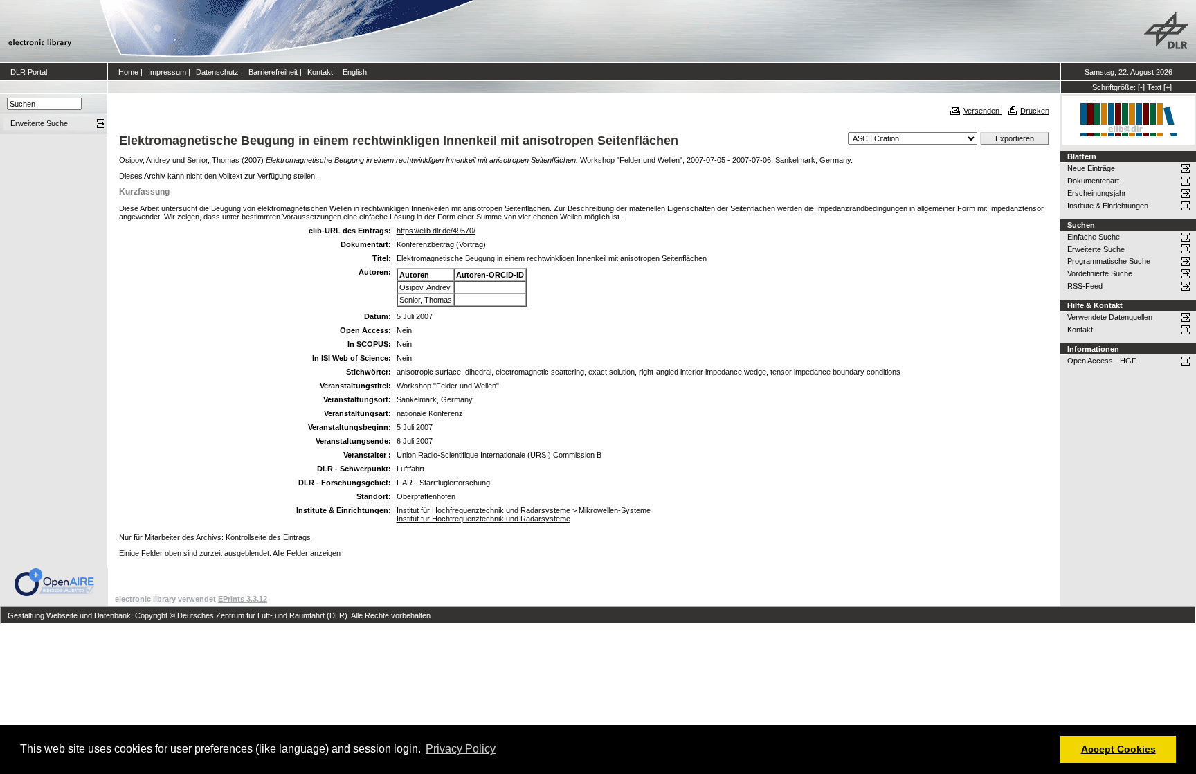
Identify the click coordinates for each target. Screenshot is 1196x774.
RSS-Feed (1085, 286)
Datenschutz (217, 72)
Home (128, 72)
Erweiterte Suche (1096, 249)
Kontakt (320, 72)
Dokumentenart (1093, 181)
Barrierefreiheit (273, 72)
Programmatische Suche (1108, 261)
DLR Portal (28, 72)
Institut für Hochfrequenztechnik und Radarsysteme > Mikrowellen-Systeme (524, 510)
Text (1154, 87)
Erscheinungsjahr (1096, 193)
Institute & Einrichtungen (1107, 205)
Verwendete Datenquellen (1109, 317)
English (355, 72)
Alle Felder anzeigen (307, 553)
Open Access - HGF (1101, 361)
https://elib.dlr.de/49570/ (436, 230)
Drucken (1034, 111)
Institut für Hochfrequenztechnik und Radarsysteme (483, 518)
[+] (1167, 87)
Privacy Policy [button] (461, 749)
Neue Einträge (1091, 168)
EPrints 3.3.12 (242, 599)
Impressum (167, 72)
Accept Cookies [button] (1118, 749)
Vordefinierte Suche (1099, 273)
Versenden (982, 111)
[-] (1141, 87)
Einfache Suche (1093, 237)
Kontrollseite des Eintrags (268, 537)
